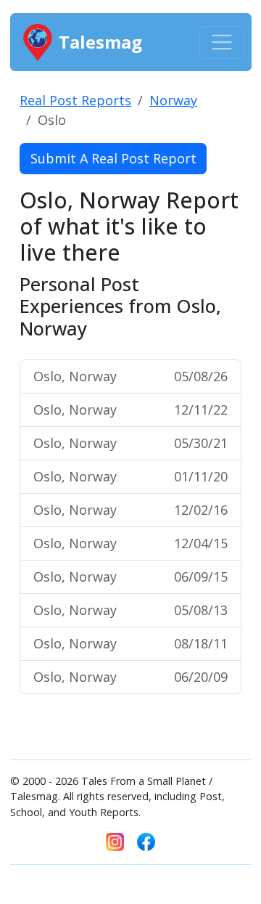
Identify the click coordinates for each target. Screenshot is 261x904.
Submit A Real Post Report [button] (113, 158)
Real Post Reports (75, 100)
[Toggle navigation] (222, 42)
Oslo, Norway (130, 376)
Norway (173, 100)
